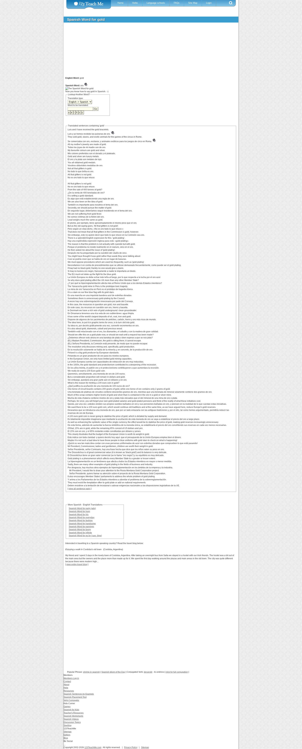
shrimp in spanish (91, 672)
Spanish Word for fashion (81, 520)
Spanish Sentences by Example (79, 694)
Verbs (135, 3)
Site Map (192, 3)
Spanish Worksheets (73, 716)
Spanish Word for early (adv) (82, 508)
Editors (67, 735)
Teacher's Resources (74, 713)
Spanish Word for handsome (82, 523)
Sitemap (67, 731)
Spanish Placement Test (75, 697)
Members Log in (71, 678)
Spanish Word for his (78, 514)
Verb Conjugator (71, 700)
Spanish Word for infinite (80, 532)
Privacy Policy (130, 747)
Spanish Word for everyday (81, 517)
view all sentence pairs (79, 488)
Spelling (67, 725)
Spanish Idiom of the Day (113, 672)
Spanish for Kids (71, 709)
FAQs (176, 3)
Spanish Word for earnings (81, 526)
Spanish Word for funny (80, 529)
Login (208, 3)
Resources (69, 691)
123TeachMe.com (92, 747)
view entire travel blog (76, 564)
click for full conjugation (177, 672)
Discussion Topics (72, 722)
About (66, 684)
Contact (67, 681)
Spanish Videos (71, 719)
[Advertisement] (148, 51)
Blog (66, 738)
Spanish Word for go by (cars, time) (85, 535)
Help (66, 687)
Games (67, 706)
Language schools (156, 3)
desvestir (148, 672)
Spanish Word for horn (79, 511)
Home (120, 3)
